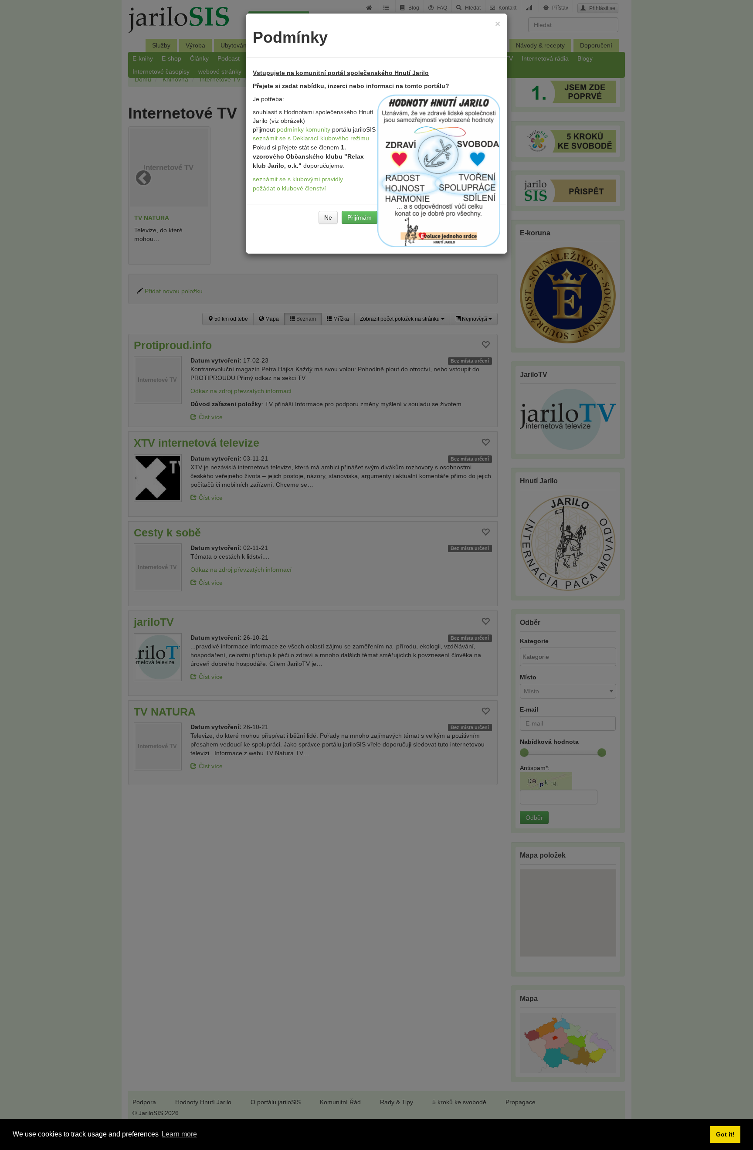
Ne (328, 217)
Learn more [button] (179, 1134)
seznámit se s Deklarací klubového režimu (311, 138)
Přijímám (359, 217)
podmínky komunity (303, 129)
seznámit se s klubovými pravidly (298, 179)
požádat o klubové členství (289, 188)
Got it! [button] (725, 1134)
